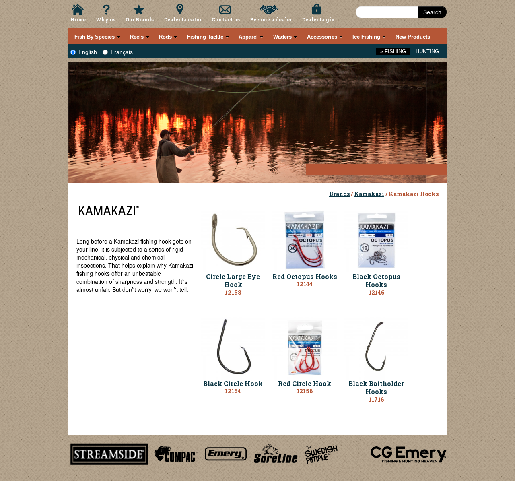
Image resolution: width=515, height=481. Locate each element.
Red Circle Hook (304, 383)
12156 (305, 391)
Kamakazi (369, 194)
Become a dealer (271, 19)
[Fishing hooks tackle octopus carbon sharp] (376, 239)
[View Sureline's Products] (276, 453)
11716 (376, 399)
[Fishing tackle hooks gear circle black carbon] (233, 346)
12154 (233, 391)
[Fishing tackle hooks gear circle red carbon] (304, 346)
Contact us (226, 19)
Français (122, 52)
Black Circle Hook (233, 383)
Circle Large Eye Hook (233, 280)
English (87, 52)
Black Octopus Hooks (376, 280)
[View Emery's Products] (226, 453)
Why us (105, 19)
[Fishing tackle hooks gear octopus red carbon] (304, 239)
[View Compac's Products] (174, 453)
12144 (305, 284)
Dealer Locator (183, 19)
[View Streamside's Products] (109, 453)
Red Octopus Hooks (304, 276)
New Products (413, 37)
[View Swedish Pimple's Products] (321, 453)
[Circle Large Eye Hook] (233, 239)
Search (432, 12)
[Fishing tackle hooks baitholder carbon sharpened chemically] (376, 346)
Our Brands (140, 19)
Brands (339, 194)
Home (78, 19)
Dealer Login (318, 19)
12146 (376, 292)
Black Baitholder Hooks (376, 387)
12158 (233, 292)
